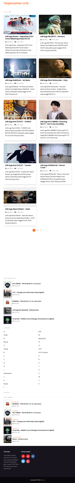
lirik (39, 331)
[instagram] (28, 461)
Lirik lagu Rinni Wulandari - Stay (54, 80)
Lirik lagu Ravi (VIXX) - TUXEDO (18, 121)
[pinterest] (23, 456)
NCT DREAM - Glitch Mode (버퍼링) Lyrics (26, 284)
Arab (6, 335)
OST (40, 349)
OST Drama (43, 352)
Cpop (6, 349)
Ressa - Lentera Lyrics (20, 439)
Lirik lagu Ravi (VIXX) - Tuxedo (18, 165)
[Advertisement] (37, 260)
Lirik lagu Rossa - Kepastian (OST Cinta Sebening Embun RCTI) (19, 37)
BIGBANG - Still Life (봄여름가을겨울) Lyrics (26, 301)
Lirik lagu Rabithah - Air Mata (17, 80)
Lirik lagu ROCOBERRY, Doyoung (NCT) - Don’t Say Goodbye (53, 122)
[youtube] (28, 456)
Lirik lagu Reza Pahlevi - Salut (17, 209)
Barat (6, 342)
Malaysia (42, 338)
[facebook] (33, 456)
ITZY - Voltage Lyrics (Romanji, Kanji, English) (28, 292)
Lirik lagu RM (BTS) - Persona (52, 36)
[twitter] (23, 461)
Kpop (6, 384)
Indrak (43, 480)
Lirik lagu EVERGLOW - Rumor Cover (52, 166)
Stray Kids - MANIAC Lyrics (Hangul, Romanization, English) (33, 319)
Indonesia (8, 373)
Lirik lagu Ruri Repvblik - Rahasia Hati (25, 310)
